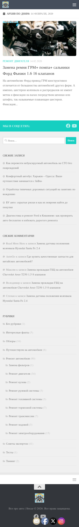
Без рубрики (13, 323)
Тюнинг (10, 461)
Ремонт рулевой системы (24, 390)
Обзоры (10, 341)
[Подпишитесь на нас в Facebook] (68, 126)
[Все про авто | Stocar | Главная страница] (6, 4)
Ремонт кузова (17, 382)
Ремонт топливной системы (25, 399)
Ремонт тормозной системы (25, 407)
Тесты (9, 452)
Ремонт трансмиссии (21, 416)
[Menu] (74, 4)
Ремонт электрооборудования (26, 433)
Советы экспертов (17, 443)
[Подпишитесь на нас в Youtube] (74, 126)
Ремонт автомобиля (18, 358)
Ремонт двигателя (16, 61)
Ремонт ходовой (18, 424)
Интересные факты (17, 332)
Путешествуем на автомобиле (24, 350)
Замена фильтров (19, 365)
